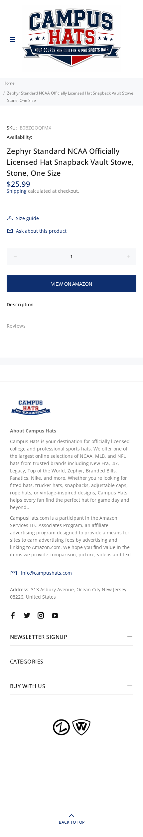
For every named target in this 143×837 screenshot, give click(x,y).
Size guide (27, 218)
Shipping (17, 191)
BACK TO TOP (71, 822)
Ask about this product (41, 231)
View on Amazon (71, 284)
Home (9, 83)
